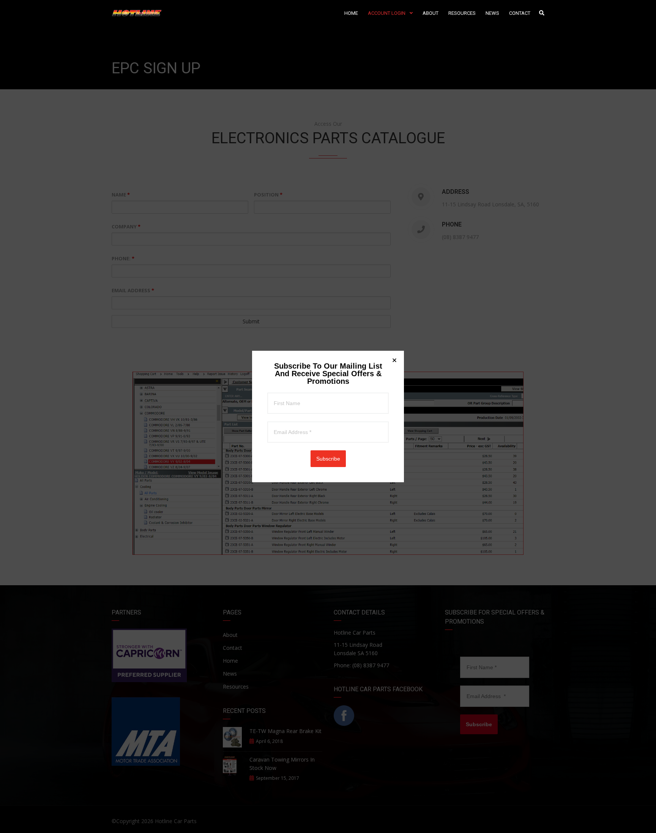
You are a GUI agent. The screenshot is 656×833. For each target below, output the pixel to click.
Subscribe (328, 459)
